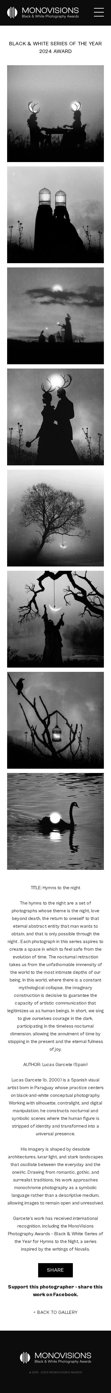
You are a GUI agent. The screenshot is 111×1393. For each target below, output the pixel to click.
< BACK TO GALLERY (55, 1312)
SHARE (55, 1270)
